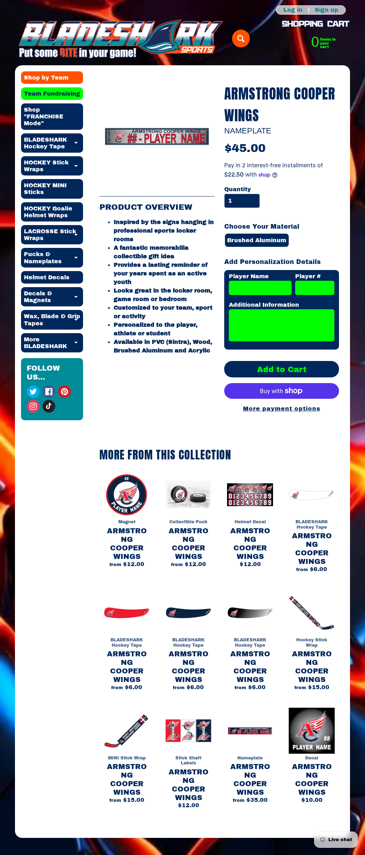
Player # (308, 276)
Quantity (237, 189)
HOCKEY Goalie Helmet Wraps (48, 211)
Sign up (326, 10)
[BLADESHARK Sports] (121, 39)
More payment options (281, 409)
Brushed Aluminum (256, 240)
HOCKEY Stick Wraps (53, 166)
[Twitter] (33, 391)
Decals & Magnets (53, 297)
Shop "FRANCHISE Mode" (43, 116)
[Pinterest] (64, 391)
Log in (293, 10)
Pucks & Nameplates (53, 258)
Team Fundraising (52, 94)
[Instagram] (33, 406)
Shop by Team (46, 78)
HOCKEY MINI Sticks (45, 188)
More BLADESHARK (53, 343)
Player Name (249, 276)
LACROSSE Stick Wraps (53, 235)
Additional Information (264, 305)
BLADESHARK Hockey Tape (53, 143)
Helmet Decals (47, 277)
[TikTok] (48, 406)
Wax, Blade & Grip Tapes (53, 320)
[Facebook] (48, 391)
